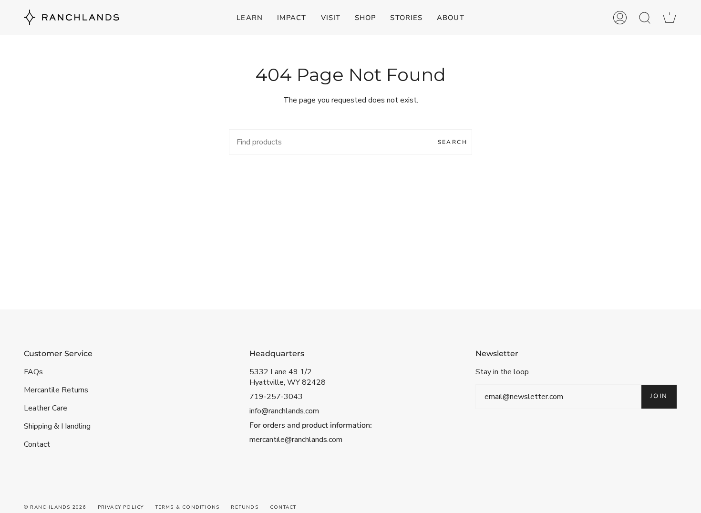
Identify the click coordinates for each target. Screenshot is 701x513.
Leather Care (45, 408)
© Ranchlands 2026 (55, 507)
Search (452, 142)
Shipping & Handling (57, 426)
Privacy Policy (121, 507)
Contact (37, 444)
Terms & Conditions (187, 507)
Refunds (244, 507)
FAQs (33, 372)
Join (659, 396)
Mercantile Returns (56, 390)
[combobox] (350, 142)
